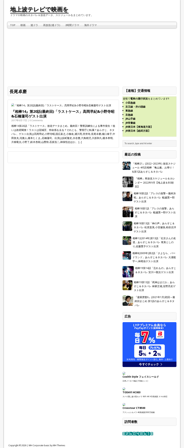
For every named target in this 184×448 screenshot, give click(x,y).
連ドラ (34, 25)
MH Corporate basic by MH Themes (47, 445)
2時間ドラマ (72, 25)
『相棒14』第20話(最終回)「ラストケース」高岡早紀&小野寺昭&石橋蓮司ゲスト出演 (62, 114)
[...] (80, 142)
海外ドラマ (90, 25)
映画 (23, 25)
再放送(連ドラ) (51, 25)
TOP (12, 25)
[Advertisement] (92, 55)
